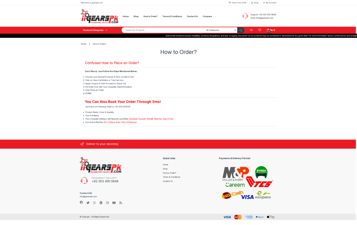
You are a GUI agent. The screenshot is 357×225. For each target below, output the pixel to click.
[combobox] (163, 30)
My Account (271, 3)
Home (126, 16)
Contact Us (192, 16)
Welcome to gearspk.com (92, 3)
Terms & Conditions (172, 16)
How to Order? (150, 16)
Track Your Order (239, 3)
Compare (207, 16)
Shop (256, 3)
